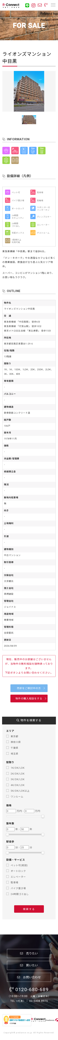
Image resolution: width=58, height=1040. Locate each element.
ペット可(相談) (19, 865)
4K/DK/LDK (18, 785)
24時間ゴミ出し (20, 894)
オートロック (18, 871)
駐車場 (14, 882)
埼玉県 (14, 753)
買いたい (30, 965)
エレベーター (18, 876)
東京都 (14, 736)
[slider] (42, 816)
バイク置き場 (18, 888)
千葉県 (14, 747)
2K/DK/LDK (18, 773)
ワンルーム (17, 796)
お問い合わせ (30, 977)
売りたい (30, 953)
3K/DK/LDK (18, 779)
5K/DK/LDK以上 (20, 790)
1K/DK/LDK (18, 767)
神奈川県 (16, 742)
